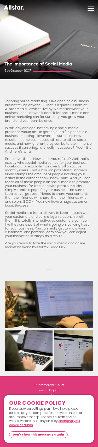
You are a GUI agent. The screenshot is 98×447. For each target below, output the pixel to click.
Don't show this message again (38, 434)
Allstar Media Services (14, 9)
